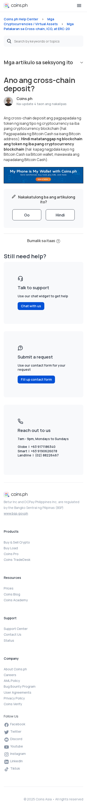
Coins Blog (12, 594)
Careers (10, 675)
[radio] (26, 214)
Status (9, 640)
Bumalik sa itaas (41, 240)
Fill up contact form (36, 379)
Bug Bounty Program (19, 686)
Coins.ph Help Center (21, 19)
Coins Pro (11, 554)
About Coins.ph (15, 669)
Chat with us (31, 306)
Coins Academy (16, 600)
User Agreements (17, 692)
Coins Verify (13, 704)
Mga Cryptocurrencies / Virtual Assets (31, 21)
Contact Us (12, 634)
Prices (8, 588)
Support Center (16, 628)
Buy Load (11, 548)
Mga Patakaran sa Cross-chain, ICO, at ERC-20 (39, 26)
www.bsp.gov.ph (16, 513)
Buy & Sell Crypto (17, 542)
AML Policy (12, 680)
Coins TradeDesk (17, 559)
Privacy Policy (14, 698)
